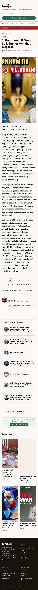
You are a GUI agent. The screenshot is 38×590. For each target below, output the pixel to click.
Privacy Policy (6, 575)
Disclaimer (5, 578)
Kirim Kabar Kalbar (20, 18)
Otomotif (31, 24)
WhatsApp (10, 411)
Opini (9, 33)
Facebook (20, 411)
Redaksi (4, 571)
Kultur (23, 555)
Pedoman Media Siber (9, 573)
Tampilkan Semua (23, 284)
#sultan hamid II (29, 290)
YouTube (24, 571)
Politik (23, 553)
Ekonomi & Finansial (18, 24)
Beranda (5, 24)
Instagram (24, 573)
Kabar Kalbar (25, 558)
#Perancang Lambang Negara (12, 290)
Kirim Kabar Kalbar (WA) (27, 578)
